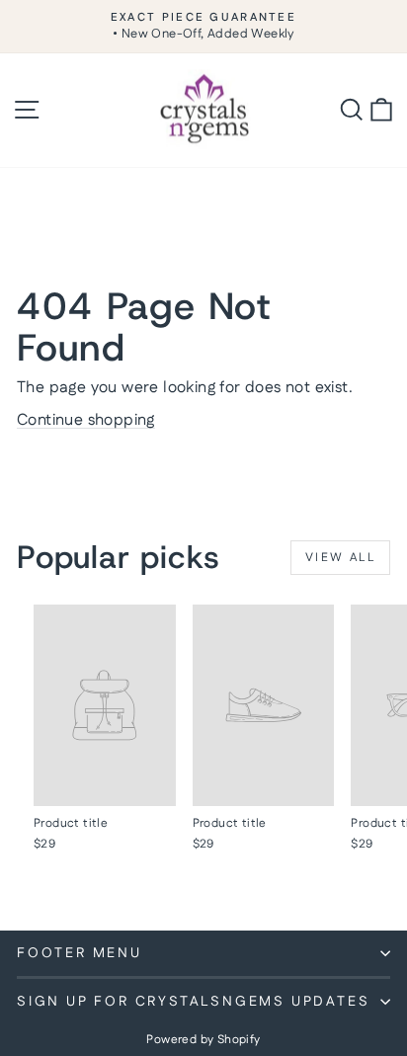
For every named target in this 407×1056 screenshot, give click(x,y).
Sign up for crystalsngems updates (193, 1002)
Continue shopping (86, 420)
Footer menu (79, 953)
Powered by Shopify (203, 1039)
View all (340, 557)
